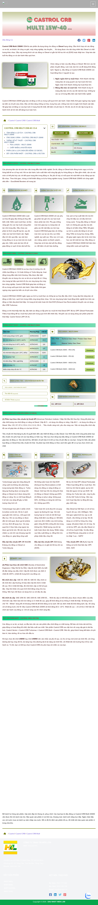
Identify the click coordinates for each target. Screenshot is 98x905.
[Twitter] (60, 894)
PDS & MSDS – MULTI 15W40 (20, 145)
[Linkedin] (55, 894)
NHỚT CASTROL (9, 888)
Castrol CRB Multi (33, 120)
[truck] (4, 454)
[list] (52, 126)
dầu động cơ (66, 437)
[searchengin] (4, 380)
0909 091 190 (15, 866)
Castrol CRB (20, 120)
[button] (79, 40)
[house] (4, 120)
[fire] (4, 190)
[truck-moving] (36, 454)
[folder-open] (52, 331)
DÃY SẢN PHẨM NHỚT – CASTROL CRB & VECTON (25, 153)
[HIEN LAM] (4, 4)
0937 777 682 (62, 883)
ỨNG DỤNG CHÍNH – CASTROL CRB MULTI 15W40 (24, 137)
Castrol (11, 120)
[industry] (52, 396)
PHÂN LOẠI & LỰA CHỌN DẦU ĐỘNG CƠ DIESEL (24, 150)
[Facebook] (50, 894)
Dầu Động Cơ (7, 40)
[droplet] (4, 558)
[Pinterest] (64, 894)
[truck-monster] (68, 454)
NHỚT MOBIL (8, 885)
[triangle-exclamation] (36, 190)
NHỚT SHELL (8, 881)
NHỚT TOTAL (8, 891)
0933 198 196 (62, 886)
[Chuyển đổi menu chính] (93, 4)
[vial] (68, 190)
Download (90, 350)
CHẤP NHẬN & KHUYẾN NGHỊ (21, 148)
